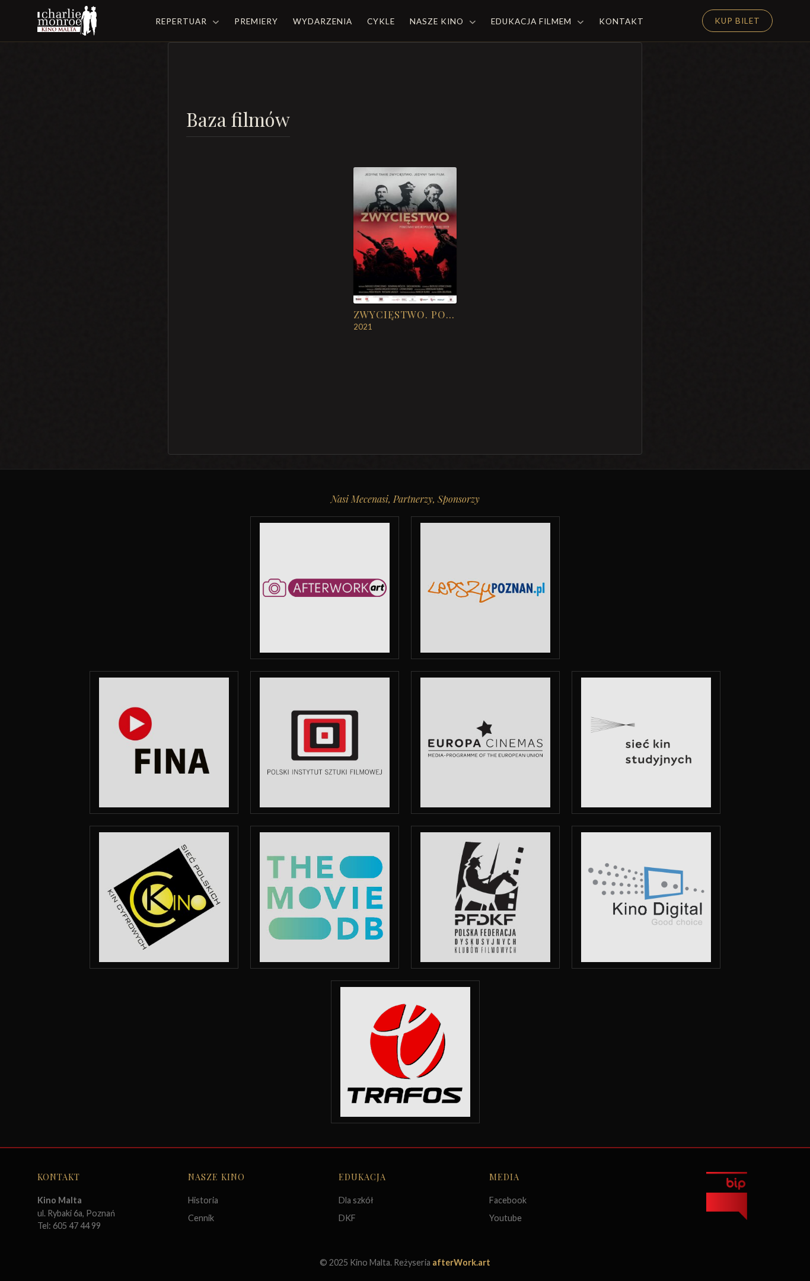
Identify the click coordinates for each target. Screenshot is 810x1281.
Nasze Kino (438, 21)
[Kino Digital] (646, 897)
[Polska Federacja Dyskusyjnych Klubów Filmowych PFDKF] (485, 897)
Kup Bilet (737, 20)
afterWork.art (461, 1262)
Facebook (508, 1200)
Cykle (381, 21)
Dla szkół (356, 1200)
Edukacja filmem (532, 21)
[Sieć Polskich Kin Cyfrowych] (164, 897)
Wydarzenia (322, 21)
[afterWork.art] (325, 588)
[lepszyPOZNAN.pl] (485, 588)
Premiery (256, 21)
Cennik (201, 1218)
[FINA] (164, 742)
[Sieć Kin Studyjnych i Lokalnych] (646, 742)
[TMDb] (325, 897)
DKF (347, 1218)
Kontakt (621, 21)
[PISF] (325, 742)
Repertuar (182, 21)
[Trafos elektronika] (405, 1052)
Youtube (505, 1218)
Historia (203, 1200)
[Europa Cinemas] (485, 742)
